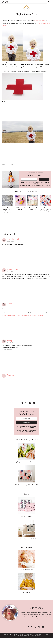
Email (34, 403)
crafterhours (12, 269)
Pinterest (30, 403)
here (40, 185)
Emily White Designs (35, 635)
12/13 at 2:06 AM (10, 271)
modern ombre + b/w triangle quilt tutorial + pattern (26, 485)
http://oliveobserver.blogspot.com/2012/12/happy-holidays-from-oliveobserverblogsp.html (22, 315)
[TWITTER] (32, 627)
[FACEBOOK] (28, 627)
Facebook (18, 403)
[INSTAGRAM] (35, 627)
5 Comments (6, 165)
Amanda (10, 375)
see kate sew (6, 2)
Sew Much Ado (13, 239)
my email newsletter (39, 21)
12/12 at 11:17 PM (11, 241)
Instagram (26, 403)
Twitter (22, 403)
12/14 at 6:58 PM (10, 305)
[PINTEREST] (39, 627)
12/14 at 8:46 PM (10, 342)
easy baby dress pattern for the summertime (26, 462)
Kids (13, 165)
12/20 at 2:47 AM (10, 377)
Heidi (9, 304)
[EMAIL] (43, 627)
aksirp (9, 340)
